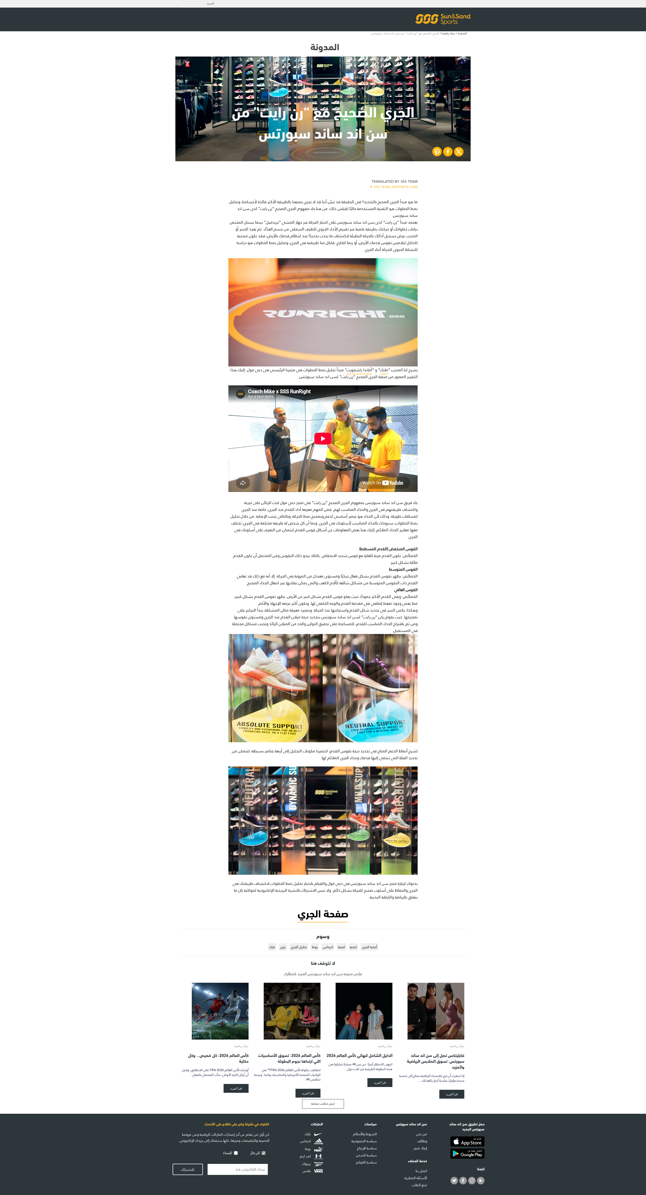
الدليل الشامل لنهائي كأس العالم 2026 (359, 1055)
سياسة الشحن (366, 1155)
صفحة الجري (323, 912)
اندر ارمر (306, 1156)
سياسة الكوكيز (366, 1162)
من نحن (421, 1133)
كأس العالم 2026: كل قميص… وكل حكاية (218, 1058)
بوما (315, 947)
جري (283, 947)
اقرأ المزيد (452, 1094)
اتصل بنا (421, 1170)
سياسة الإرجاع (367, 1148)
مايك (384, 370)
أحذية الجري (369, 947)
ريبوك (307, 1163)
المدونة (462, 33)
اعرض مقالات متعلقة (323, 1103)
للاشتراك (187, 1169)
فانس (307, 1170)
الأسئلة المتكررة (416, 1177)
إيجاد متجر (420, 1148)
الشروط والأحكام (365, 1133)
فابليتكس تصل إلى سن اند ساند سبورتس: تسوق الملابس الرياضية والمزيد (435, 1060)
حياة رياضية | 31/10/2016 (323, 94)
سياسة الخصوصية (364, 1141)
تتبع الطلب (419, 1184)
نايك (272, 947)
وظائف (422, 1141)
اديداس (328, 947)
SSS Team (394, 183)
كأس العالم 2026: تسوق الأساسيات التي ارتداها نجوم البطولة (289, 1058)
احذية (353, 947)
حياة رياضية (448, 33)
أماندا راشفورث (359, 370)
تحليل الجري (299, 947)
